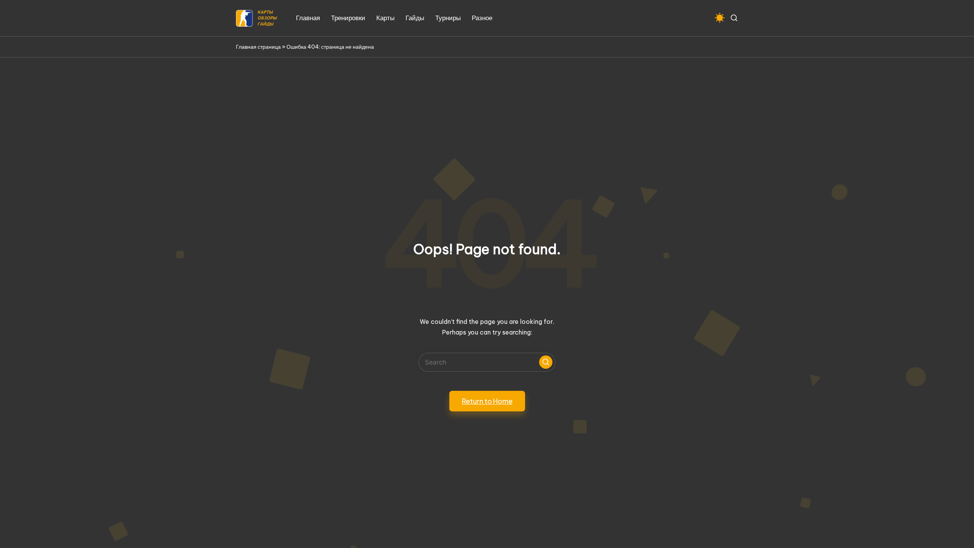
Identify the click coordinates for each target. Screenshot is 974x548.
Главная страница (258, 46)
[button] (545, 362)
